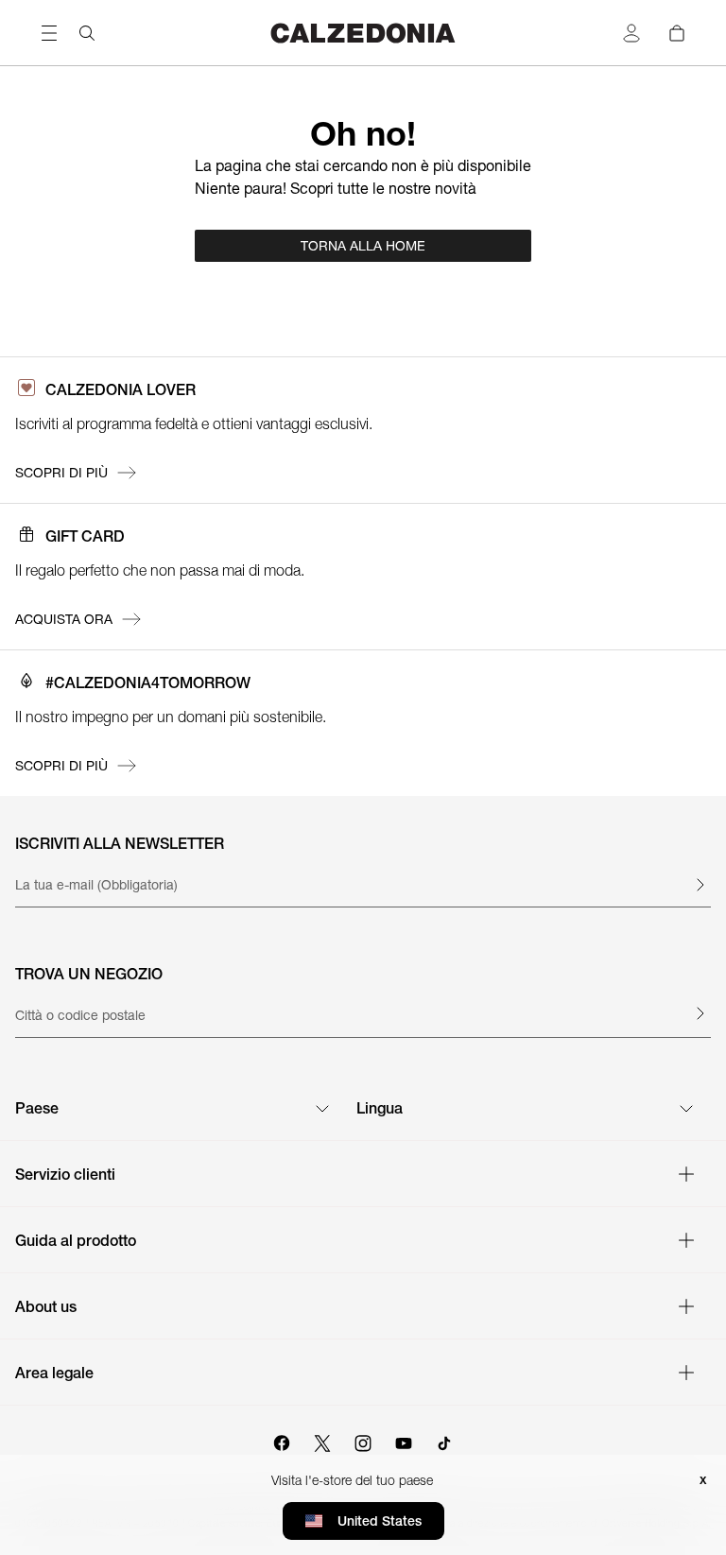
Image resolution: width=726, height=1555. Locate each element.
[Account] (631, 33)
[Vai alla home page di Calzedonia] (363, 33)
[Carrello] (677, 33)
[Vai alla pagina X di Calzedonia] (322, 1440)
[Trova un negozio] (699, 1013)
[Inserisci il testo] (699, 884)
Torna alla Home (363, 245)
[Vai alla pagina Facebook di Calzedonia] (281, 1440)
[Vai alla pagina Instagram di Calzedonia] (363, 1440)
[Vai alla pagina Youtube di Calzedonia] (403, 1440)
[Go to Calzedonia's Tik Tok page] (444, 1440)
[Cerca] (87, 33)
